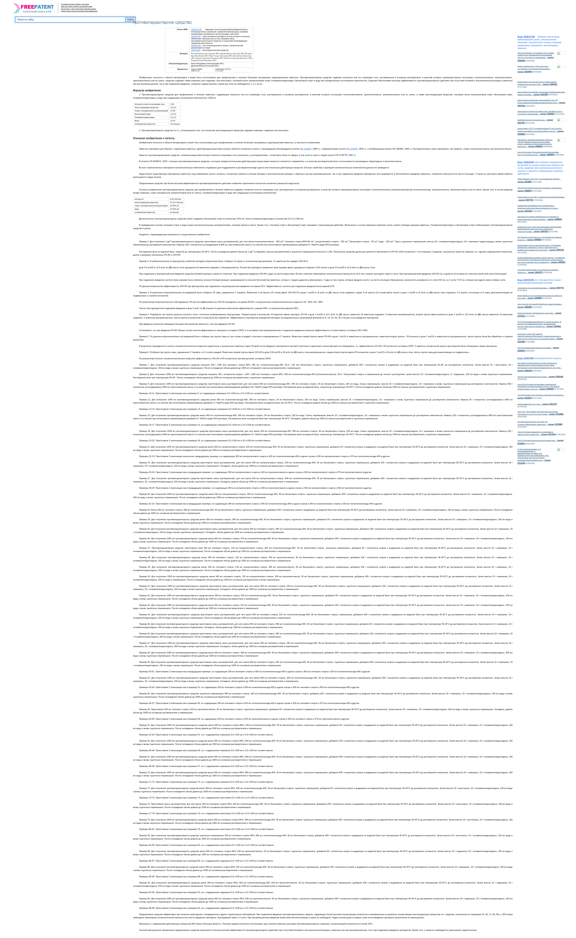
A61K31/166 (196, 29)
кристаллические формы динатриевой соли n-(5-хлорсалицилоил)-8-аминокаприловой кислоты (541, 103)
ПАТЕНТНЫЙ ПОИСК (34, 11)
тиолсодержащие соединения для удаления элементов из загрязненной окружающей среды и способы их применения (536, 57)
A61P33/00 (195, 50)
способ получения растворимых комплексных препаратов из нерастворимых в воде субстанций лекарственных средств (538, 386)
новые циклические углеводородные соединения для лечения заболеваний (534, 69)
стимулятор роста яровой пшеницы (541, 288)
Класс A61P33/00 (525, 358)
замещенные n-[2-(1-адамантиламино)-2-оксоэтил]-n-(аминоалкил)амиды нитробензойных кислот (541, 131)
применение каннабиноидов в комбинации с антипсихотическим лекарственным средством (538, 208)
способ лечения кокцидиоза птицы (540, 377)
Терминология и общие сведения (75, 4)
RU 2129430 (352, 149)
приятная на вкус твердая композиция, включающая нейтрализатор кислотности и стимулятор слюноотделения (539, 229)
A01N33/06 (196, 45)
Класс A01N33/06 (526, 280)
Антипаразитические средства (547, 358)
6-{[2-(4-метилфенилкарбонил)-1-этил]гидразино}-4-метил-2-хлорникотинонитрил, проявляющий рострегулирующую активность (540, 324)
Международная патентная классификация (79, 11)
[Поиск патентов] (37, 9)
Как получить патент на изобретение (76, 6)
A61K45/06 (196, 36)
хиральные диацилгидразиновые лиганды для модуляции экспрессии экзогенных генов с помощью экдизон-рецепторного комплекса (535, 143)
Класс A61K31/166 (526, 37)
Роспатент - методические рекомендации (78, 9)
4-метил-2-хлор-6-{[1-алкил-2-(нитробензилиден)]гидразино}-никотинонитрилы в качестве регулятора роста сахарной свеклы (540, 338)
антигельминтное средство (537, 404)
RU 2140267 (306, 149)
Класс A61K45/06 (526, 162)
